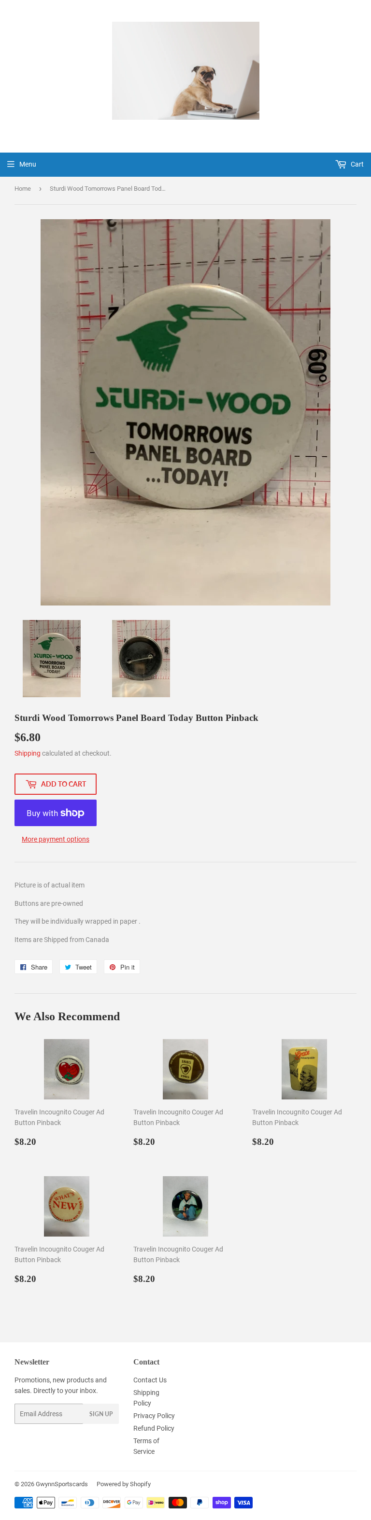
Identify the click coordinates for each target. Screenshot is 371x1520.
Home (22, 188)
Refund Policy (153, 1428)
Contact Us (150, 1380)
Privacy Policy (154, 1416)
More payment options (55, 839)
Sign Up (101, 1414)
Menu (27, 164)
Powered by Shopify (124, 1484)
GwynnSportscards (62, 1484)
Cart (356, 164)
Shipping (27, 753)
